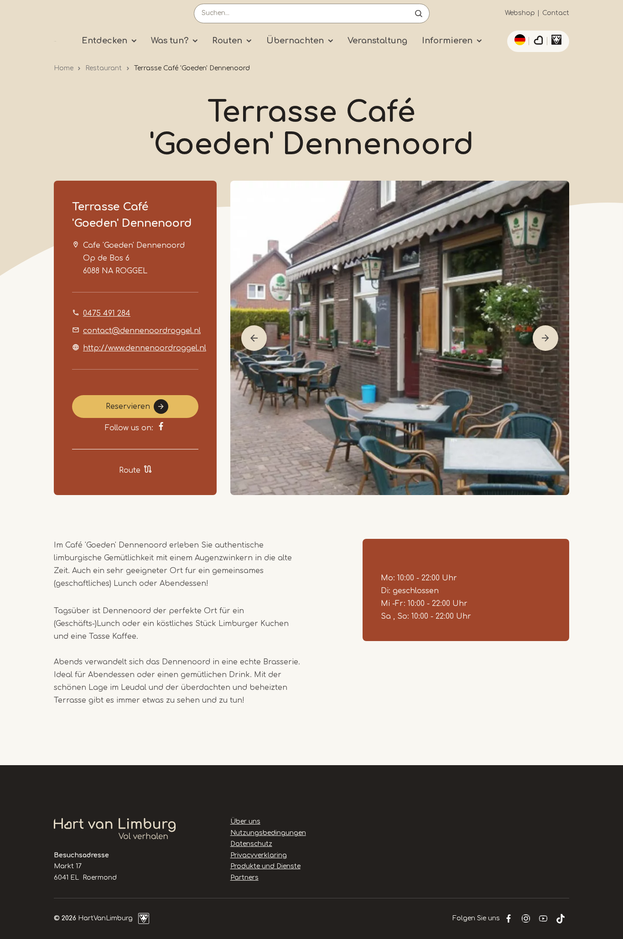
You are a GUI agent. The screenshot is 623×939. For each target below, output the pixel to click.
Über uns (245, 821)
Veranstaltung (377, 40)
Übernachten (295, 40)
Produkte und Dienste (265, 866)
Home (63, 68)
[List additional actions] (518, 39)
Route (129, 470)
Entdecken (104, 40)
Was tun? (169, 40)
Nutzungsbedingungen (268, 832)
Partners (244, 877)
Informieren (447, 40)
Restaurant (103, 68)
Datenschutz (251, 843)
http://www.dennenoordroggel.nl (144, 348)
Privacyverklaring (258, 855)
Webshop (520, 13)
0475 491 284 (106, 313)
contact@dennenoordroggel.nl (142, 331)
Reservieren (128, 406)
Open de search (419, 13)
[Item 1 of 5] (399, 338)
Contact (555, 13)
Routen (227, 40)
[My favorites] (538, 41)
